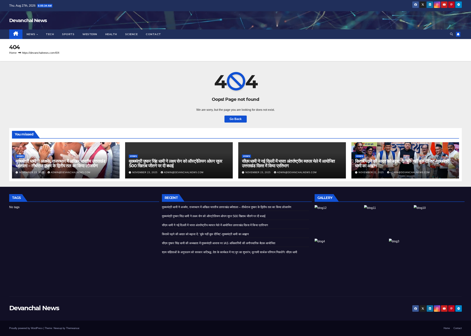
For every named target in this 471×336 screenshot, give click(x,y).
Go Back (236, 119)
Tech (50, 34)
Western (89, 34)
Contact (153, 34)
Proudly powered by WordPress (26, 328)
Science (131, 34)
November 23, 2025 (32, 172)
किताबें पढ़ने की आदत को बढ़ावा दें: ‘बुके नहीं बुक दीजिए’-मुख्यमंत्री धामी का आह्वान (402, 163)
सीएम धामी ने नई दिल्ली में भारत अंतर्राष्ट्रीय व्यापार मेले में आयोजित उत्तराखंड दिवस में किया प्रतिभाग (288, 163)
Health (111, 34)
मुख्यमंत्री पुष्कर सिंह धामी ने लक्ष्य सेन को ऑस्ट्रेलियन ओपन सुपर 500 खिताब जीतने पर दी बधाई (175, 163)
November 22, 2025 (372, 172)
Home (13, 52)
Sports (68, 34)
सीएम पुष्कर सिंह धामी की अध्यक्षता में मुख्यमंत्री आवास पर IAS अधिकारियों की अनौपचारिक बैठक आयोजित (218, 243)
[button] (451, 34)
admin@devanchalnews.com (70, 172)
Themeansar (72, 328)
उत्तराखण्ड (20, 156)
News (31, 34)
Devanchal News (28, 20)
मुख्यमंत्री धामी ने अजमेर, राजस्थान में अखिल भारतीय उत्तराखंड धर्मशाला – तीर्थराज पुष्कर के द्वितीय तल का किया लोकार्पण (60, 163)
